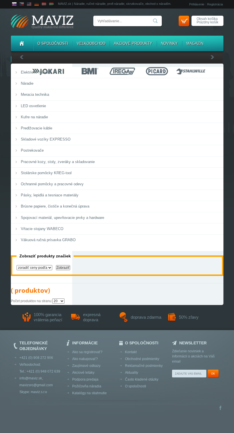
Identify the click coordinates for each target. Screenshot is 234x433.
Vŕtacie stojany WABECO (42, 229)
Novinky (169, 43)
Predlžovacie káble (36, 128)
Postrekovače (32, 150)
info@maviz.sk (30, 378)
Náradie (27, 83)
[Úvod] (22, 43)
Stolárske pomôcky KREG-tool (46, 173)
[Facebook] (220, 408)
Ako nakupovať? (85, 359)
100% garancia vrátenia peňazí (48, 317)
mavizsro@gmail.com (36, 385)
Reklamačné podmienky (144, 366)
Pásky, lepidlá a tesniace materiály (49, 195)
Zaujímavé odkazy (86, 366)
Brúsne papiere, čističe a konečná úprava (55, 206)
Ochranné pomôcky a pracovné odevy (52, 184)
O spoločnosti (52, 43)
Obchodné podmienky (142, 359)
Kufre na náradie (34, 117)
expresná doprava (91, 317)
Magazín (194, 43)
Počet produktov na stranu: (31, 301)
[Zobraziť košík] (184, 21)
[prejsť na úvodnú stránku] (42, 22)
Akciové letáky (83, 373)
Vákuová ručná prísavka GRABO (48, 240)
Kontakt (131, 352)
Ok (213, 373)
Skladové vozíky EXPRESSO (45, 139)
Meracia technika (35, 94)
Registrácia (215, 4)
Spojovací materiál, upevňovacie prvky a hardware (62, 218)
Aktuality (131, 373)
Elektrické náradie (36, 72)
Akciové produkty (133, 43)
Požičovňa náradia (86, 386)
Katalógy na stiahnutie (89, 393)
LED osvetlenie (33, 106)
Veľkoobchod (91, 43)
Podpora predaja (85, 379)
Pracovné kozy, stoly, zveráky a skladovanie (58, 162)
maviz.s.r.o (39, 392)
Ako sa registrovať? (87, 352)
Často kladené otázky (141, 379)
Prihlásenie (196, 4)
